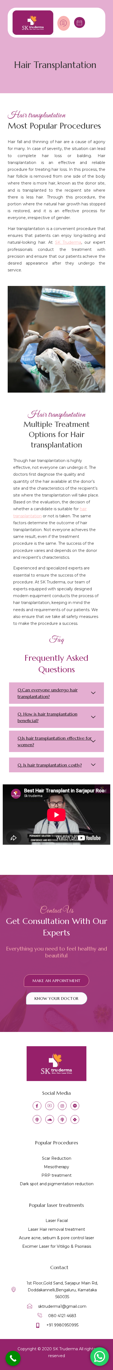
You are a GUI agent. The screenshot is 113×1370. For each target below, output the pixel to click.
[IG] (62, 1105)
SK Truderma (68, 242)
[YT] (49, 1105)
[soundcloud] (49, 1119)
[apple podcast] (37, 1119)
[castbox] (62, 1119)
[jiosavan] (74, 1119)
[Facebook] (37, 1105)
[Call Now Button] (13, 1358)
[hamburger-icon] (63, 23)
